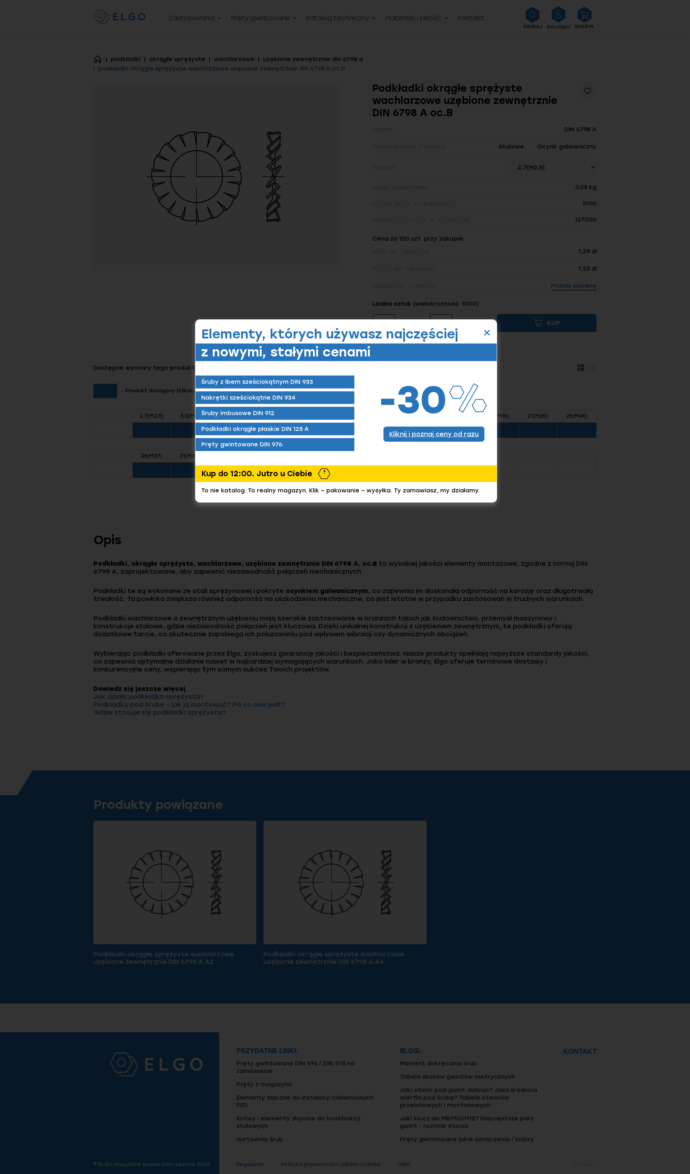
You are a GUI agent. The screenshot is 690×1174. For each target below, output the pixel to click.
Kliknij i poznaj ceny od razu (434, 434)
